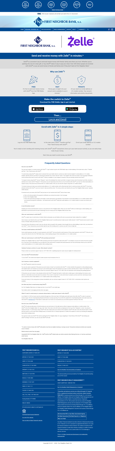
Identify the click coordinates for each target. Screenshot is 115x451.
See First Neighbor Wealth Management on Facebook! (70, 387)
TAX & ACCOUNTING (46, 29)
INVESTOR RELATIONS (57, 10)
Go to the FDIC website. (27, 417)
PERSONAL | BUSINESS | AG (31, 29)
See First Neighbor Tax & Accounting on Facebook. (69, 369)
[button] (88, 29)
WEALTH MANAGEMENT (59, 29)
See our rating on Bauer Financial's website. (32, 420)
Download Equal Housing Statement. (30, 414)
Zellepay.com (32, 299)
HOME (22, 29)
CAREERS (68, 29)
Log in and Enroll (57, 119)
